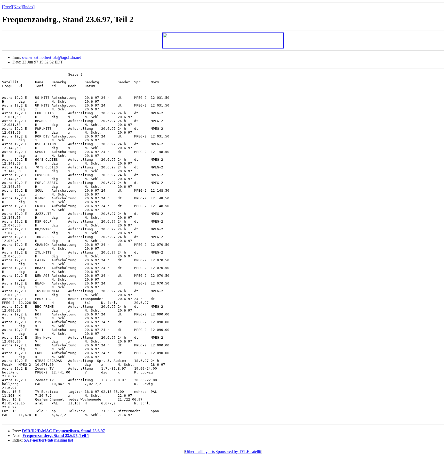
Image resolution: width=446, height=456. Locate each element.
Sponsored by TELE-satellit (238, 451)
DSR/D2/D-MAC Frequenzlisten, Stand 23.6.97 (63, 431)
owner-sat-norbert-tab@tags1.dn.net (51, 57)
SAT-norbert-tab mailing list (48, 440)
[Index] (29, 7)
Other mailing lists (200, 451)
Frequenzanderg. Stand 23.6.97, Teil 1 (55, 435)
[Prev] (7, 7)
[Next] (17, 7)
